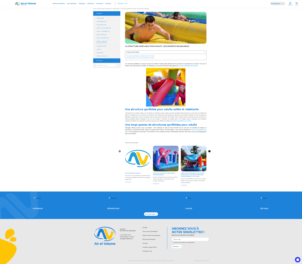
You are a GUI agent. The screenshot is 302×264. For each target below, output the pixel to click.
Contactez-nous (147, 251)
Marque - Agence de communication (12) (101, 42)
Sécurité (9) (100, 52)
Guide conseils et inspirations (151, 235)
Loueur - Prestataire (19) (103, 31)
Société (145, 227)
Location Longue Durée (150, 247)
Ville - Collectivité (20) (102, 38)
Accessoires (99, 3)
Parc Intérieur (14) (101, 24)
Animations (90, 3)
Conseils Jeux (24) (101, 46)
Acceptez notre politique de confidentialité (183, 242)
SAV (126, 3)
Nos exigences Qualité (132, 173)
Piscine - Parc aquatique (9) (104, 28)
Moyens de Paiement (149, 239)
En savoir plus (151, 214)
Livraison (145, 243)
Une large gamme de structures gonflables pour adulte (140, 58)
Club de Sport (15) (101, 34)
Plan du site (170, 260)
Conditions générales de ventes (137, 260)
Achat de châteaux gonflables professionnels (164, 174)
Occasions (108, 3)
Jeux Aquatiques (72, 3)
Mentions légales (150, 260)
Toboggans (82, 3)
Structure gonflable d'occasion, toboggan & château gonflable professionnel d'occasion (192, 174)
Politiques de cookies (160, 260)
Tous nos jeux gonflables (150, 231)
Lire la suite (128, 182)
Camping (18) (100, 18)
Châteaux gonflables (59, 3)
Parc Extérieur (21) (101, 21)
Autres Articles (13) (102, 56)
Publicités (120, 3)
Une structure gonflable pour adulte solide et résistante (140, 56)
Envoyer (177, 247)
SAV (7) (99, 49)
